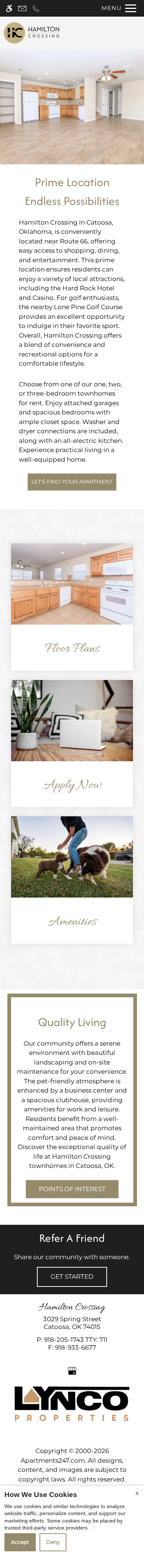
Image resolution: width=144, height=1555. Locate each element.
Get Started (72, 1276)
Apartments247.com (53, 1460)
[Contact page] (22, 8)
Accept (20, 1542)
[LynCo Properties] (72, 1403)
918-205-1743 (75, 1339)
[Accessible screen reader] (9, 8)
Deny (53, 1542)
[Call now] (36, 8)
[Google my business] (72, 1370)
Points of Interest (72, 1189)
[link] (72, 1322)
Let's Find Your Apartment (72, 481)
